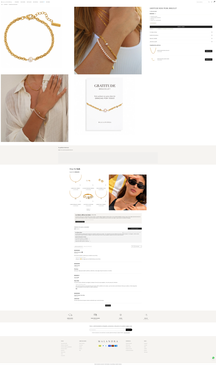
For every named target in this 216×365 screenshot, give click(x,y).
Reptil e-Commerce (119, 364)
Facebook (145, 345)
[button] (152, 13)
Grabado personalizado (129, 350)
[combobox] (202, 2)
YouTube (145, 348)
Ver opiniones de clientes (80, 221)
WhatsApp (145, 352)
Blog (80, 350)
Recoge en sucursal (129, 348)
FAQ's (62, 353)
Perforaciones (128, 345)
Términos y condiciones (64, 345)
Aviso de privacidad (127, 332)
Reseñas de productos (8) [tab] (79, 246)
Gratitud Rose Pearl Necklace (163, 50)
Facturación (63, 355)
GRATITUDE (5, 4)
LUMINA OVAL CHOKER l (75, 188)
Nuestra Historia (81, 343)
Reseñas (80, 346)
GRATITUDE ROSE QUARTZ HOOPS (163, 58)
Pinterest (145, 350)
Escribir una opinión (134, 228)
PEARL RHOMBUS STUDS (101, 188)
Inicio (2, 4)
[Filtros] (132, 246)
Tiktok (145, 346)
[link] (153, 51)
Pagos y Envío (63, 352)
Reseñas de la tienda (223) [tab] (87, 246)
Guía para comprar (64, 348)
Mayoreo (80, 348)
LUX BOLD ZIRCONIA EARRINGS (88, 188)
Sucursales (81, 345)
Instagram (145, 343)
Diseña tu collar (128, 346)
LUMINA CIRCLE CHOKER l (101, 204)
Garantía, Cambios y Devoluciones (66, 346)
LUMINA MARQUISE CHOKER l (75, 204)
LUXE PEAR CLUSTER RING (88, 204)
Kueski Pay (62, 350)
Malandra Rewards (129, 343)
